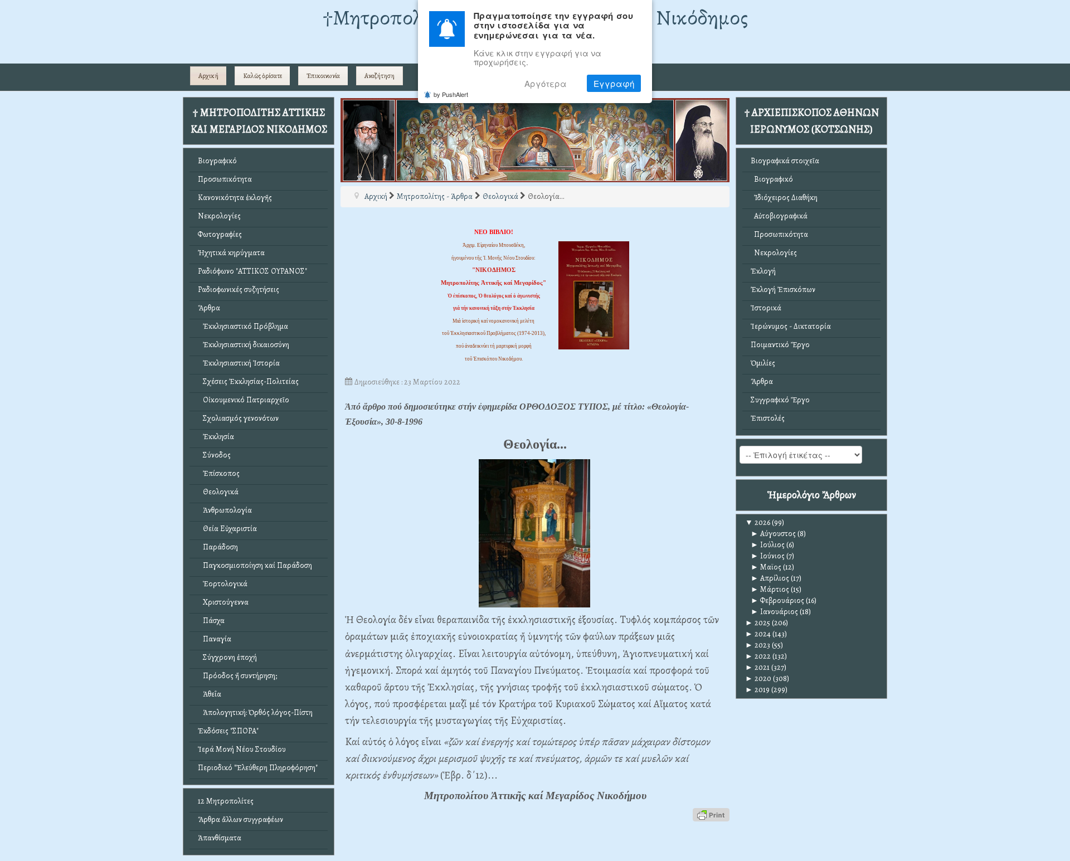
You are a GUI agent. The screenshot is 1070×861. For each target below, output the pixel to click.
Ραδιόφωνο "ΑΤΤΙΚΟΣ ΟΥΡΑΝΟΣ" (252, 271)
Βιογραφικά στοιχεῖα (785, 160)
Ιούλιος (768, 544)
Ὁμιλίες (763, 363)
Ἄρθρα (209, 308)
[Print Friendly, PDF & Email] (711, 814)
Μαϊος (766, 567)
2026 (757, 522)
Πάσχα (211, 620)
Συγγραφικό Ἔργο (780, 400)
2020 (758, 678)
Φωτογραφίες (220, 234)
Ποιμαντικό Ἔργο (780, 344)
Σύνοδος (214, 455)
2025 (757, 622)
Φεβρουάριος (777, 600)
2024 (758, 634)
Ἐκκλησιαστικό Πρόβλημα (243, 326)
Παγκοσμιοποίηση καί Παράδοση (255, 565)
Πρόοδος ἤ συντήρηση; (237, 675)
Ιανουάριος (774, 611)
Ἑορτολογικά (222, 583)
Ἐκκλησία (216, 436)
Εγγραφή (614, 83)
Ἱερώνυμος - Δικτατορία (791, 326)
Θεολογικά (218, 492)
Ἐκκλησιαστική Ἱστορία (239, 363)
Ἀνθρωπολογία (225, 510)
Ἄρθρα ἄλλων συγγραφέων (240, 819)
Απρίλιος (770, 578)
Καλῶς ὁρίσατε (262, 75)
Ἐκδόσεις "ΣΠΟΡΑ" (228, 731)
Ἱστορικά (766, 308)
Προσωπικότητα (225, 179)
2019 (757, 689)
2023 (757, 645)
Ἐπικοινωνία (323, 75)
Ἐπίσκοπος (219, 473)
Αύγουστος (773, 533)
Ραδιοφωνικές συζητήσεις (238, 289)
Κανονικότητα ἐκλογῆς (235, 197)
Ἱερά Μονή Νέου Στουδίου (242, 749)
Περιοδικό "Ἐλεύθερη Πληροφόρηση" (258, 767)
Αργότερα (545, 83)
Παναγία (214, 639)
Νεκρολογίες (219, 216)
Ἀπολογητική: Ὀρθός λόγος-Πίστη (255, 712)
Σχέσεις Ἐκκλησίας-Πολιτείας (248, 381)
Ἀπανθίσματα (219, 838)
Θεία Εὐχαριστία (227, 528)
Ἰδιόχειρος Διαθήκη (784, 197)
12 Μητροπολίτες (226, 801)
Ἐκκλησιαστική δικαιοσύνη (243, 344)
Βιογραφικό (217, 160)
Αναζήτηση (379, 75)
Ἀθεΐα (209, 694)
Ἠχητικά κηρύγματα (231, 252)
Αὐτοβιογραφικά (779, 216)
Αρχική (208, 75)
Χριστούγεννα (223, 602)
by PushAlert (451, 94)
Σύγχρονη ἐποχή (227, 657)
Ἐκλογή (763, 271)
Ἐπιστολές (768, 418)
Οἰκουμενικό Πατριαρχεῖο (243, 400)
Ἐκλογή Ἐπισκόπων (783, 289)
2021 (757, 667)
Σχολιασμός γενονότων (238, 418)
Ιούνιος (768, 556)
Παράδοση (218, 547)
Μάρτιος (770, 589)
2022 (758, 656)
